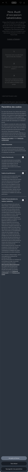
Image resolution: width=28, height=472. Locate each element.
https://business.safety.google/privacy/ (10, 264)
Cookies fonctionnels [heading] (7, 157)
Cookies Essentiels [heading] (7, 144)
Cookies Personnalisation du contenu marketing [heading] (10, 200)
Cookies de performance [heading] (8, 173)
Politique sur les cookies (7, 138)
